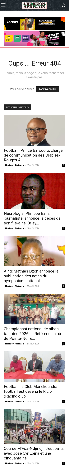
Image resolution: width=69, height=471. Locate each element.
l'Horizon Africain (14, 165)
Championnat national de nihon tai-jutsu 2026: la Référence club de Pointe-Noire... (32, 334)
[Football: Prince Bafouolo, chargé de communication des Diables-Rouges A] (34, 130)
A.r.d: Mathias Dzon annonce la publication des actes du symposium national (31, 276)
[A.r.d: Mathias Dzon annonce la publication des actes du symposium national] (34, 251)
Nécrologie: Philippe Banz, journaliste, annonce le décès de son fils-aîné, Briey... (32, 218)
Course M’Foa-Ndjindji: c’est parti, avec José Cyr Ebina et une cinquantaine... (34, 453)
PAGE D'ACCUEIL (47, 89)
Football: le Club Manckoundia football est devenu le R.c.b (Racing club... (30, 391)
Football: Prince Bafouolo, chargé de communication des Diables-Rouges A (33, 155)
